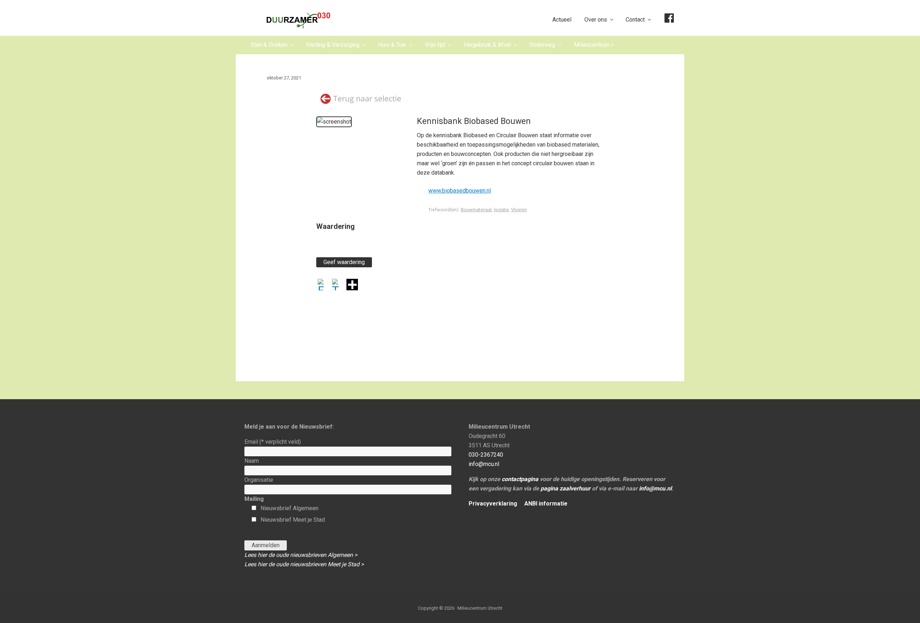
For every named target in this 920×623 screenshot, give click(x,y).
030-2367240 (486, 454)
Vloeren (519, 209)
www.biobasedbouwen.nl (459, 190)
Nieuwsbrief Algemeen (289, 508)
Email (272, 441)
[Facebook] (323, 285)
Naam (251, 460)
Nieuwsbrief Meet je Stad (293, 519)
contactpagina (520, 479)
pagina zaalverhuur (565, 488)
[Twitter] (338, 285)
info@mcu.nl (484, 464)
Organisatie (258, 479)
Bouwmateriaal (476, 209)
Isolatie (501, 209)
